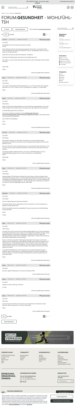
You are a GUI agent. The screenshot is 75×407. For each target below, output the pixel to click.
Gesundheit (12, 13)
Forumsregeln (63, 64)
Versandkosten (42, 358)
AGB (59, 355)
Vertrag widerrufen (65, 392)
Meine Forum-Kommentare (66, 61)
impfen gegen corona (63, 43)
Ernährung (62, 78)
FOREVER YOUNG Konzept (8, 355)
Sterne (4, 98)
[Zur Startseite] (37, 7)
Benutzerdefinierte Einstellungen (61, 401)
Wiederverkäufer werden (64, 364)
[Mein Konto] (68, 7)
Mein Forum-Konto (64, 57)
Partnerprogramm (62, 362)
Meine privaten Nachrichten (66, 62)
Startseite (3, 13)
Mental (61, 80)
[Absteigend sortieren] (2, 34)
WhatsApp (22, 356)
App (2, 362)
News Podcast (4, 359)
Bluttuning (62, 77)
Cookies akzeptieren (62, 396)
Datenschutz (61, 358)
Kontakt (41, 355)
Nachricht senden (45, 39)
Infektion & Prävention (64, 82)
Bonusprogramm (24, 355)
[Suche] (27, 7)
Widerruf (60, 361)
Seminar (22, 358)
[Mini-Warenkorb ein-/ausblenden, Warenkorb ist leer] (72, 7)
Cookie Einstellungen (63, 359)
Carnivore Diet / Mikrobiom (64, 39)
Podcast (3, 358)
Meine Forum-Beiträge (65, 59)
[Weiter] (49, 34)
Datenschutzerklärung (14, 404)
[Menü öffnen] (2, 7)
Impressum (29, 404)
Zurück (6, 29)
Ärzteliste (41, 356)
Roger (3, 77)
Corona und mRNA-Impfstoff (64, 47)
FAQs (40, 361)
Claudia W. (5, 193)
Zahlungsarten (42, 359)
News (2, 361)
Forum (7, 13)
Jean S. (4, 279)
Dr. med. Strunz (5, 356)
